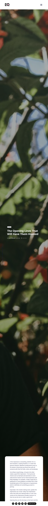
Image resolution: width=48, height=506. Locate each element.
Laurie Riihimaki (11, 238)
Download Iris (31, 503)
